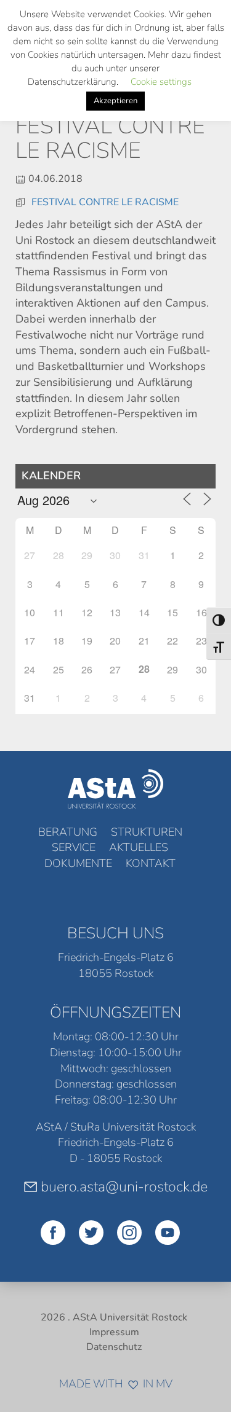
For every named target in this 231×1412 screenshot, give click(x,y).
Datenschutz (114, 1347)
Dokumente (78, 863)
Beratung (67, 832)
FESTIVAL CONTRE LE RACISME (105, 202)
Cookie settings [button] (161, 82)
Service (73, 847)
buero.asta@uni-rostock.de (124, 1186)
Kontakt (151, 863)
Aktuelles (138, 847)
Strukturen (146, 832)
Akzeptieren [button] (115, 100)
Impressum (114, 1332)
